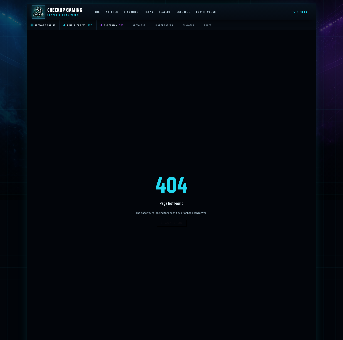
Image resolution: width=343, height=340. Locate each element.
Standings (131, 11)
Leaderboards (164, 25)
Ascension (114, 25)
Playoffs (189, 25)
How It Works (206, 11)
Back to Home (173, 222)
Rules (208, 25)
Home (96, 11)
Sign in (302, 12)
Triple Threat (79, 25)
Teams (149, 11)
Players (164, 11)
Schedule (183, 11)
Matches (112, 11)
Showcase (139, 25)
